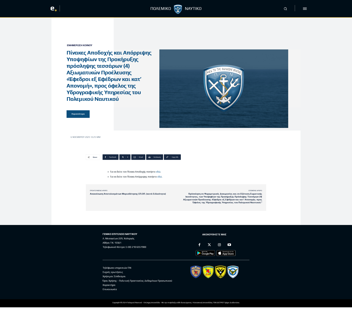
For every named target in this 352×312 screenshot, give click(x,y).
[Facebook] (199, 245)
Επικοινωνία (110, 289)
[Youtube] (229, 245)
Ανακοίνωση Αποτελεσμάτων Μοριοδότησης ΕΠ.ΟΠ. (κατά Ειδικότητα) (128, 193)
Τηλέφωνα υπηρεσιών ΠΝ (117, 267)
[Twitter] (209, 245)
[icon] (305, 9)
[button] (285, 9)
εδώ (158, 171)
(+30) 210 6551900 (136, 246)
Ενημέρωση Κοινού (79, 45)
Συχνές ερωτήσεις (113, 272)
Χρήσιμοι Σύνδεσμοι (114, 276)
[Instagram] (219, 245)
